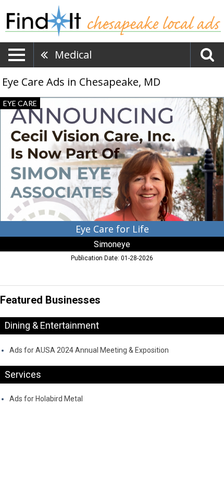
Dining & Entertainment (52, 325)
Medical (73, 55)
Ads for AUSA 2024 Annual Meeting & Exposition (89, 350)
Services (23, 374)
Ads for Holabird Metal (46, 399)
